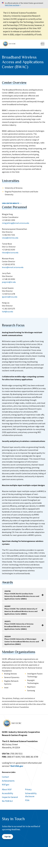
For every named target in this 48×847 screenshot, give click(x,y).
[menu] (42, 44)
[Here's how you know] (24, 4)
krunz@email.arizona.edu (12, 267)
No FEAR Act (7, 801)
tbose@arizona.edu (10, 252)
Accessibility (7, 793)
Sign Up (7, 836)
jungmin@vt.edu (9, 282)
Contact (5, 777)
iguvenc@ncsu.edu (9, 297)
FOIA (27, 800)
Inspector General (10, 797)
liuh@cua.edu (7, 311)
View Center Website (10, 203)
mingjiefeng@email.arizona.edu (15, 223)
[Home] (9, 43)
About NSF (7, 789)
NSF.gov (5, 784)
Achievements (8, 780)
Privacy (28, 789)
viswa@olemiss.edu (10, 238)
